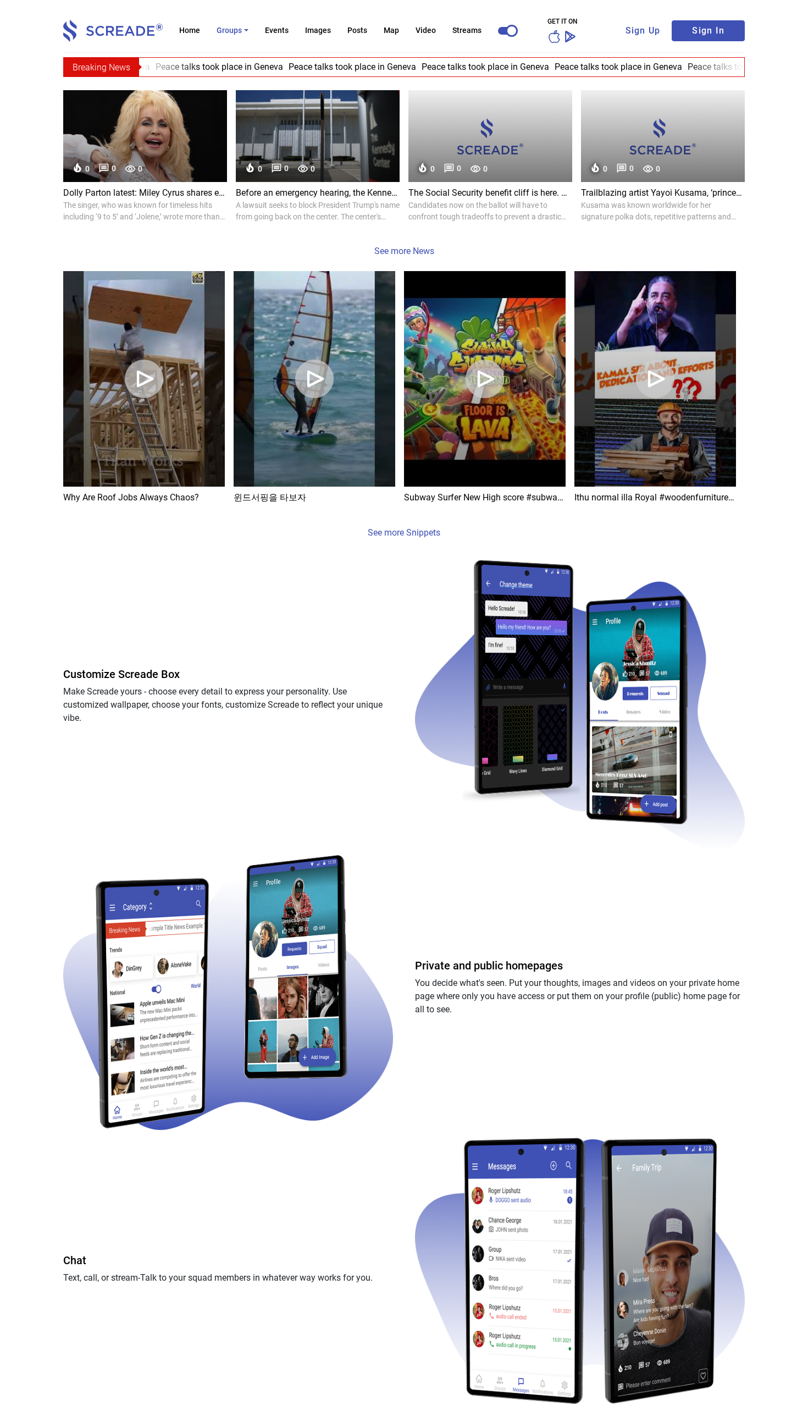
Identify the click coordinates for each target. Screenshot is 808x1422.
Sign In (708, 30)
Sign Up (643, 30)
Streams (467, 30)
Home (189, 30)
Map (391, 30)
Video (426, 30)
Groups (229, 30)
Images (318, 30)
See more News (404, 251)
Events (277, 30)
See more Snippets (404, 532)
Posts (357, 30)
